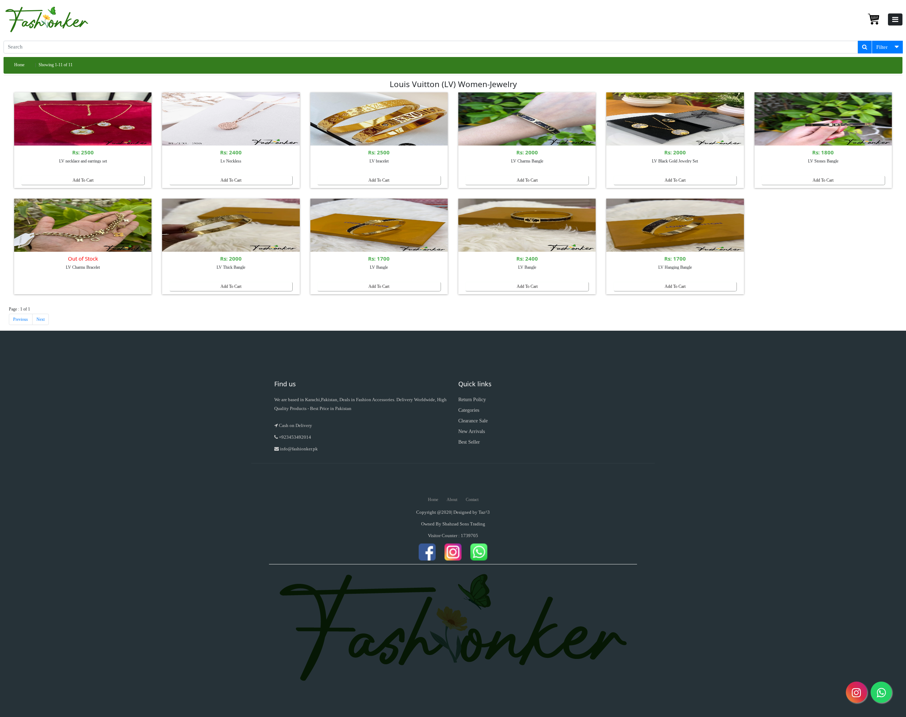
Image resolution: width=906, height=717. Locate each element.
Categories (468, 410)
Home (19, 64)
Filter (882, 47)
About (452, 499)
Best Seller (469, 442)
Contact (472, 499)
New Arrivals (471, 431)
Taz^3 (484, 512)
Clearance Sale (473, 420)
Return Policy (472, 399)
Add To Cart (83, 180)
